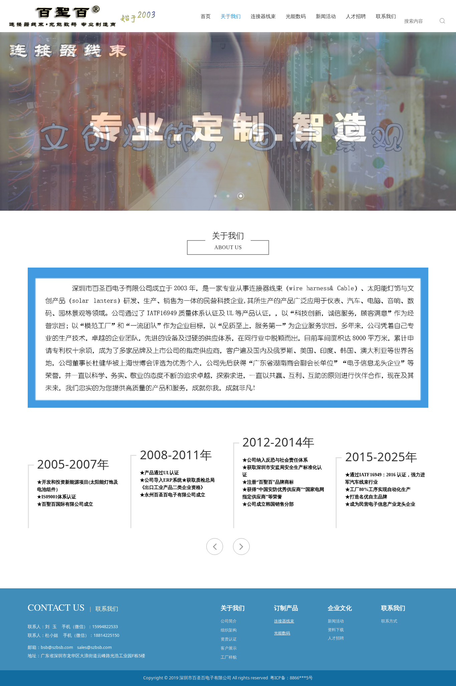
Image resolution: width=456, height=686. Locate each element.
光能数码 (296, 16)
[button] (241, 546)
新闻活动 (326, 16)
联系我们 (386, 16)
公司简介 (229, 621)
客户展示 (229, 648)
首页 (206, 16)
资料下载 (336, 629)
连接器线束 (263, 16)
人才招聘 (356, 16)
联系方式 (389, 620)
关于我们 (231, 16)
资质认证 (229, 639)
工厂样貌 (229, 657)
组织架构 (229, 630)
